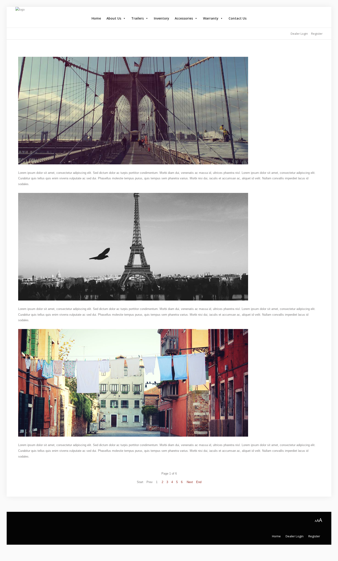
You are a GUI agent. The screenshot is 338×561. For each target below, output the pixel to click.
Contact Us (237, 18)
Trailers (137, 18)
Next (190, 482)
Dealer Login (295, 536)
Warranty (210, 18)
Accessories (184, 18)
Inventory (161, 18)
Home (96, 18)
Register (314, 536)
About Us (113, 18)
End (198, 482)
